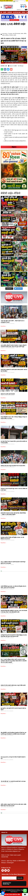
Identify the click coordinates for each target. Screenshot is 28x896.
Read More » (3, 326)
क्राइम (3, 35)
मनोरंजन (23, 12)
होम (1, 12)
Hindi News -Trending (7, 33)
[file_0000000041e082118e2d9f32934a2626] (14, 189)
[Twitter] (23, 6)
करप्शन (22, 33)
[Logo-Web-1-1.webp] (14, 303)
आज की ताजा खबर (17, 12)
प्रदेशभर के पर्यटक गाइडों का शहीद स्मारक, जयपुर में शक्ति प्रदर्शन (13, 685)
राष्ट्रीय (4, 12)
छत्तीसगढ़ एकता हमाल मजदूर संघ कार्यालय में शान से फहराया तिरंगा (13, 465)
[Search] (26, 9)
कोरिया (25, 33)
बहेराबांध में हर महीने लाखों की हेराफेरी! (8, 394)
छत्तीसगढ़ (7, 35)
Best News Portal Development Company (11, 890)
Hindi (16, 1)
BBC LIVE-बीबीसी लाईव (13, 24)
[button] (2, 69)
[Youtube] (26, 6)
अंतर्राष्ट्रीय (9, 12)
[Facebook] (21, 6)
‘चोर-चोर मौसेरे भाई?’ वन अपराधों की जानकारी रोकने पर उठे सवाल (13, 781)
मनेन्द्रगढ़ (11, 35)
